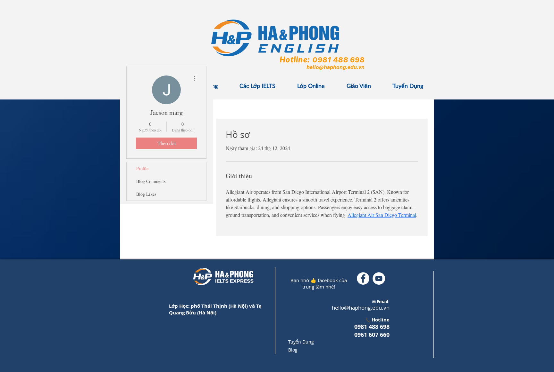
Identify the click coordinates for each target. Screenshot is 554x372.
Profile (142, 168)
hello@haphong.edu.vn (335, 67)
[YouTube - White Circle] (379, 278)
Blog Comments (150, 181)
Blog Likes (146, 194)
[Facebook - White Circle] (363, 278)
